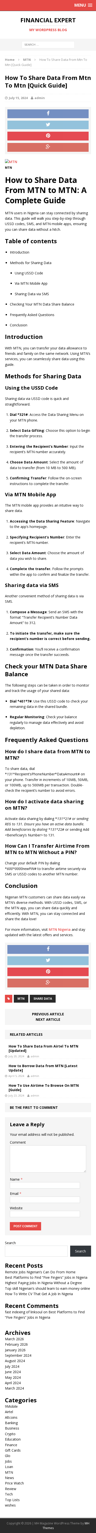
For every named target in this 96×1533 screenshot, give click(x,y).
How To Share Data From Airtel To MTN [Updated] (43, 1048)
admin (39, 98)
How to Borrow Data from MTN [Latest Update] (43, 1068)
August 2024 (15, 1360)
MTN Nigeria (60, 929)
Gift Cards (13, 1450)
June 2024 (13, 1371)
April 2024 (13, 1382)
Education (13, 1439)
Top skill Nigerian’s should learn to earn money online (47, 1288)
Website (16, 1208)
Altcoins (11, 1417)
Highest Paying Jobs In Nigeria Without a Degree (43, 1282)
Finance (11, 1445)
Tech (9, 1494)
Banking (11, 1422)
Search (10, 1242)
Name (15, 1179)
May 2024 (13, 1377)
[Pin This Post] (48, 136)
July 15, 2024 (18, 98)
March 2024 (14, 1388)
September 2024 (18, 1355)
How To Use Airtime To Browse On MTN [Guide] (44, 1087)
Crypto (10, 1433)
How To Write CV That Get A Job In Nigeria (39, 1293)
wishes (10, 1505)
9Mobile (11, 1406)
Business (12, 1428)
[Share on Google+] (48, 147)
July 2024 (12, 1366)
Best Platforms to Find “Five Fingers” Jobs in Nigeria (46, 1277)
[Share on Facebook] (48, 113)
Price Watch (14, 1483)
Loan (9, 1466)
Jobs (8, 1461)
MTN (21, 998)
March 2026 (14, 1339)
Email (14, 1193)
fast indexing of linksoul (23, 1312)
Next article (48, 1019)
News (9, 1477)
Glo (7, 1455)
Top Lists (12, 1499)
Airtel (9, 1411)
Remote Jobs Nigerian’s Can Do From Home (40, 1272)
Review (10, 1488)
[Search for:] (48, 44)
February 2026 (16, 1344)
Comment (18, 1142)
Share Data (42, 998)
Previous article (48, 1014)
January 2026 (15, 1350)
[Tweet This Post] (48, 125)
